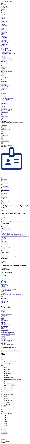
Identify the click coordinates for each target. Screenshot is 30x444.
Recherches (3, 56)
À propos (3, 38)
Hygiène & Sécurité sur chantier (8, 53)
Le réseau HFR (4, 37)
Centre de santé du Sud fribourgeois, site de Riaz (12, 294)
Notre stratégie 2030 (5, 41)
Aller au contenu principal (7, 1)
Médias (2, 34)
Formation (3, 331)
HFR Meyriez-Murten (6, 290)
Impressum (18, 350)
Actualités (3, 28)
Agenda (2, 29)
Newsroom (3, 27)
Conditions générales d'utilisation (8, 350)
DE (4, 14)
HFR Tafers (3, 293)
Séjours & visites (4, 7)
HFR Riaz (3, 292)
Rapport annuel (4, 42)
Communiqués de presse (6, 30)
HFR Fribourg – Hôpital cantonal (8, 289)
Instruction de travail (5, 52)
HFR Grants (3, 57)
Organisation (3, 40)
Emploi (2, 45)
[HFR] (3, 5)
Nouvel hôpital (4, 44)
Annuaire (3, 9)
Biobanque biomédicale (6, 60)
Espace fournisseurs (5, 46)
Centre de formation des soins (7, 50)
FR (1, 12)
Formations (3, 49)
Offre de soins (4, 6)
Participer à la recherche (6, 58)
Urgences (3, 17)
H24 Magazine (4, 32)
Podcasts (3, 33)
